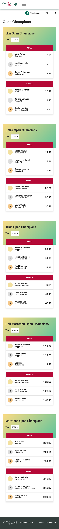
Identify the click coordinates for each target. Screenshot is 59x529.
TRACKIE (52, 523)
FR (47, 13)
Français (23, 523)
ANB (31, 523)
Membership (35, 13)
